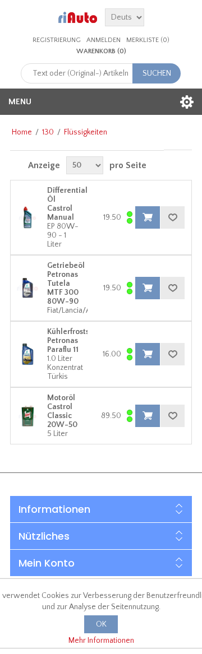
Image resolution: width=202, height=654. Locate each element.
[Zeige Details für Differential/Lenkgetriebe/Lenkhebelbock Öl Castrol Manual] (27, 217)
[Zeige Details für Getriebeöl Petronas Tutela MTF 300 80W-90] (27, 288)
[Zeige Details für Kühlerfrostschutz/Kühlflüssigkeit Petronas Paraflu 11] (27, 354)
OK (101, 624)
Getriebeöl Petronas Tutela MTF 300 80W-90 (66, 283)
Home (22, 132)
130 (48, 132)
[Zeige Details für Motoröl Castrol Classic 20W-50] (27, 416)
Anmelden (103, 40)
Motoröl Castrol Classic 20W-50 (62, 411)
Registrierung (57, 40)
